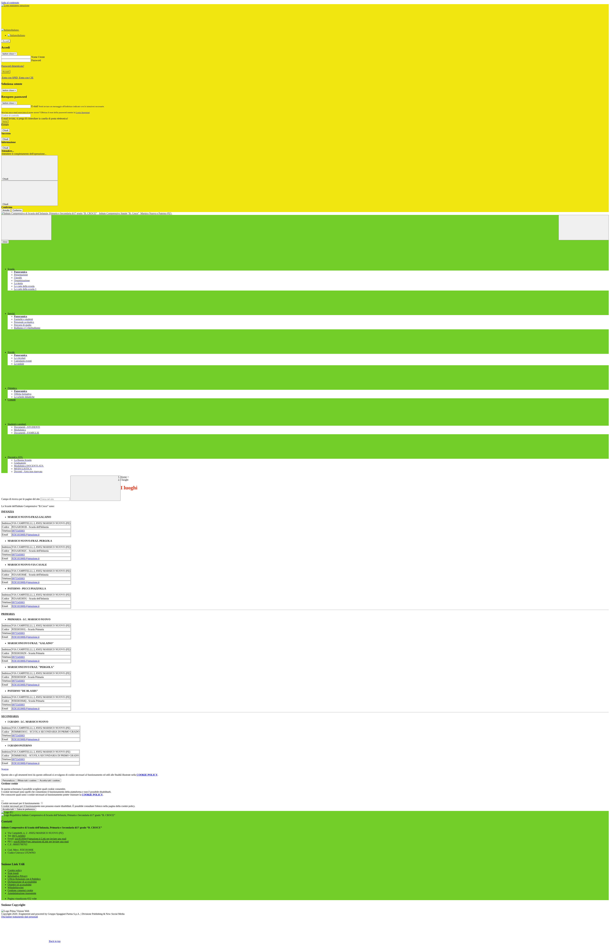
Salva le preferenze (26, 809)
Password (36, 60)
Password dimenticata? (12, 66)
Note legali (13, 873)
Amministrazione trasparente (22, 893)
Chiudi (5, 130)
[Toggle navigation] (26, 227)
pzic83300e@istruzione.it (40, 838)
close (5, 242)
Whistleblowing (16, 887)
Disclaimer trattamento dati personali (19, 916)
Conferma (17, 210)
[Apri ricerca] (584, 227)
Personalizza (8, 780)
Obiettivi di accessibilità (19, 884)
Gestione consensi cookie (20, 890)
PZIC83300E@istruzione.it (25, 534)
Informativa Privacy (17, 876)
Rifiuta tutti (27, 780)
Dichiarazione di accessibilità (22, 881)
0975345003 (18, 530)
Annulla (6, 210)
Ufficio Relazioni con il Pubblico (24, 879)
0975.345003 (18, 835)
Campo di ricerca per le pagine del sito (20, 499)
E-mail (34, 106)
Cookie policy (15, 870)
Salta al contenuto (10, 2)
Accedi (6, 41)
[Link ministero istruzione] (15, 5)
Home (124, 477)
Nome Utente (38, 57)
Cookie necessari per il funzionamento (20, 803)
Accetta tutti (50, 780)
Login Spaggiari (83, 112)
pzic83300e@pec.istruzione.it (41, 841)
